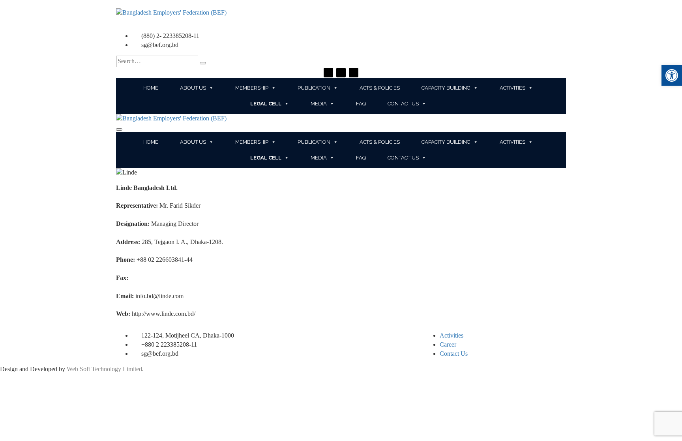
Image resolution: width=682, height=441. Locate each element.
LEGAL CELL (265, 104)
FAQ (361, 104)
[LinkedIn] (353, 72)
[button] (671, 75)
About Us (193, 88)
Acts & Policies (380, 88)
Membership (251, 88)
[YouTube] (341, 72)
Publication (314, 88)
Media (319, 104)
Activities (512, 88)
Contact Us (403, 104)
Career (448, 344)
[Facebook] (328, 72)
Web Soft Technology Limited (104, 369)
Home (150, 88)
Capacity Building (446, 88)
